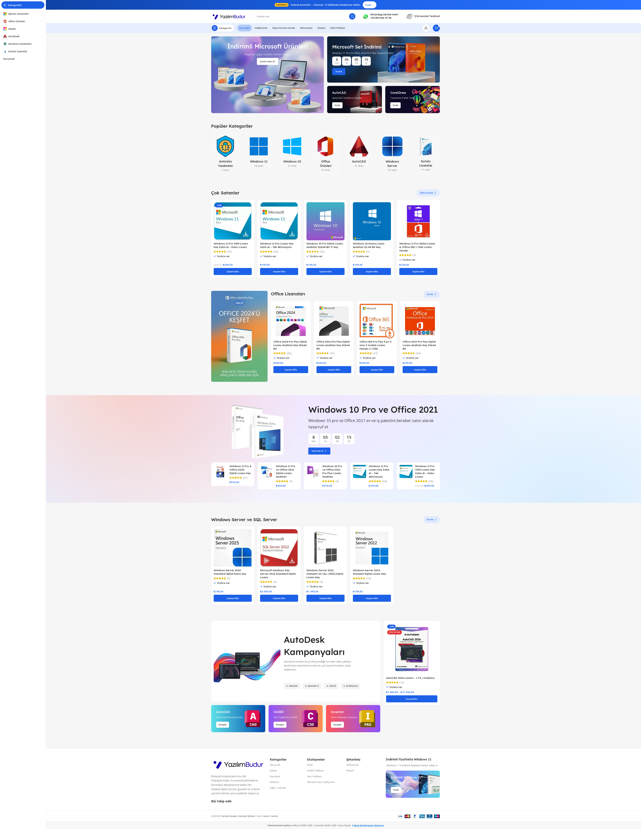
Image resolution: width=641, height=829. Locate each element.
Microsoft (275, 764)
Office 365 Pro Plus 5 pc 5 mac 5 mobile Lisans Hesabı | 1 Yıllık (375, 345)
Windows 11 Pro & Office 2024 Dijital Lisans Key (241, 470)
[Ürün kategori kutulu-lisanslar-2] (425, 154)
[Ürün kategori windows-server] (392, 154)
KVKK (310, 764)
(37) (375, 353)
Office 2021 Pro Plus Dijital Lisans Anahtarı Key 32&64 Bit (333, 345)
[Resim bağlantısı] (238, 763)
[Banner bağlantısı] (383, 59)
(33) (332, 353)
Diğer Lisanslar (278, 787)
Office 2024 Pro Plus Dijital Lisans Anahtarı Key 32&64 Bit (290, 345)
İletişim (350, 770)
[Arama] (352, 16)
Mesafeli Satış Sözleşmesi (321, 782)
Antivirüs (274, 782)
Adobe (273, 770)
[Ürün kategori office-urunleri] (325, 154)
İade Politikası (314, 776)
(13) (401, 682)
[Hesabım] (426, 28)
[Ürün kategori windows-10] (292, 152)
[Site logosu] (229, 16)
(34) (275, 251)
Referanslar (352, 764)
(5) (367, 251)
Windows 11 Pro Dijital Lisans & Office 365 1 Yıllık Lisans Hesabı (417, 247)
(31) (245, 477)
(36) (289, 353)
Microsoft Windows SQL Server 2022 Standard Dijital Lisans (278, 574)
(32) (322, 251)
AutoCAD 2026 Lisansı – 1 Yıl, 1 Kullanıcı (410, 677)
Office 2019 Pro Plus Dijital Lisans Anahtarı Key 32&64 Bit (419, 345)
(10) (368, 578)
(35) (229, 251)
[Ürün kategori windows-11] (258, 152)
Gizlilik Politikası (315, 770)
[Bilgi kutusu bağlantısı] (380, 16)
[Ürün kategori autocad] (359, 152)
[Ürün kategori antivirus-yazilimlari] (225, 154)
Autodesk (275, 776)
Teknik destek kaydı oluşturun (368, 825)
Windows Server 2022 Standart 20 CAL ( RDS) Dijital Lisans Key (324, 574)
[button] (233, 271)
